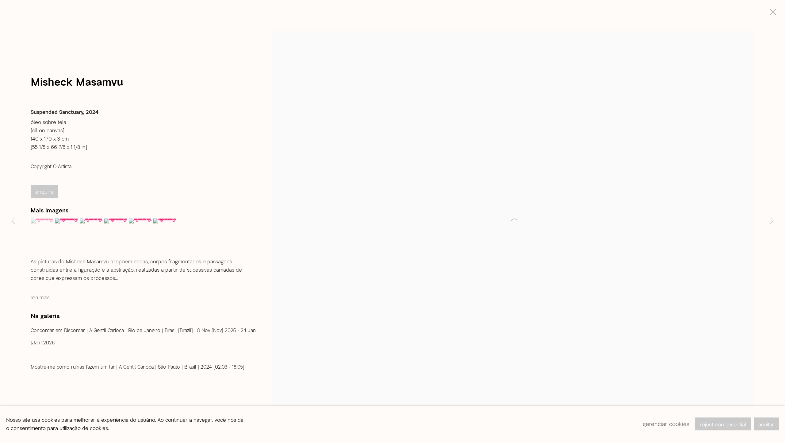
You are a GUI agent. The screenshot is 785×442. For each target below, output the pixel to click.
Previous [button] (13, 221)
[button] (42, 221)
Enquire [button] (44, 191)
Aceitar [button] (766, 424)
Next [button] (772, 221)
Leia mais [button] (40, 297)
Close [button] (771, 13)
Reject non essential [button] (723, 424)
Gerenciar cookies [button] (666, 423)
